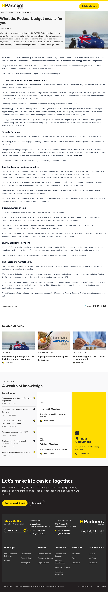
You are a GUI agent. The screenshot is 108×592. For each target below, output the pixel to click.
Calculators (60, 548)
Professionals (26, 554)
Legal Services (43, 563)
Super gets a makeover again (53, 356)
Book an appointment (15, 503)
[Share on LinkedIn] (98, 306)
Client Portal (12, 530)
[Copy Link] (101, 306)
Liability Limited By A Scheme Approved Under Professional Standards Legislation (39, 586)
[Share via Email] (104, 306)
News (11, 12)
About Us (92, 554)
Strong (98, 586)
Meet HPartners (96, 548)
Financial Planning (44, 554)
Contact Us (37, 503)
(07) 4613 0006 (64, 534)
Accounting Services (45, 558)
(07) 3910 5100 (39, 530)
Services (42, 548)
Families (7, 561)
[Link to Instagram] (89, 531)
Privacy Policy (8, 586)
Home (2, 12)
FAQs (74, 558)
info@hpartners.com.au (14, 524)
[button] (103, 6)
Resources (77, 548)
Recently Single (26, 558)
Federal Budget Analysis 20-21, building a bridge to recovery (18, 357)
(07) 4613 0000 (64, 530)
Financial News (24, 12)
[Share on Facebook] (94, 306)
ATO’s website (76, 155)
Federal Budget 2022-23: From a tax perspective (89, 357)
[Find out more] (54, 408)
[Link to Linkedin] (83, 531)
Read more (8, 363)
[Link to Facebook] (95, 531)
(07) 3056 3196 (39, 534)
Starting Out (25, 563)
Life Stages (9, 548)
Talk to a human (89, 6)
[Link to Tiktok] (101, 531)
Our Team (92, 558)
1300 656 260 (12, 521)
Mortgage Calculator (62, 567)
